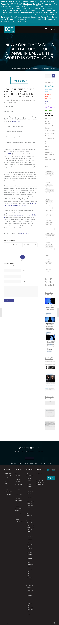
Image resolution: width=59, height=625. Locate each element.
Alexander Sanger (49, 173)
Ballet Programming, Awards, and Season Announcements (50, 126)
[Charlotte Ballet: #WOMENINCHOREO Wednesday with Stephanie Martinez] (1, 312)
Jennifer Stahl (49, 224)
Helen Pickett (48, 220)
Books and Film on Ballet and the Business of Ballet (30, 606)
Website (24, 281)
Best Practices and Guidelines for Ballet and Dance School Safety (30, 572)
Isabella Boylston (49, 222)
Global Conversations (19, 520)
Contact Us (29, 458)
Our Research (18, 474)
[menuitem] (45, 29)
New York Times (24, 233)
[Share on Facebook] (6, 245)
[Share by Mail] (35, 245)
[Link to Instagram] (54, 29)
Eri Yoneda (48, 199)
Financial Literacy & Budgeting (30, 555)
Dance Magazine (49, 197)
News (47, 149)
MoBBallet (9, 154)
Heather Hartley (49, 217)
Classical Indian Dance (49, 187)
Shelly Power (48, 263)
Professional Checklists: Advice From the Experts (30, 531)
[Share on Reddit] (32, 245)
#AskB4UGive (40, 477)
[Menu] (45, 29)
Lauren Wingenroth (50, 228)
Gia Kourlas (48, 205)
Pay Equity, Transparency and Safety (49, 144)
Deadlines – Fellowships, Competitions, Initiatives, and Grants (30, 504)
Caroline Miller (49, 184)
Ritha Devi (48, 259)
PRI (51, 253)
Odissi (47, 239)
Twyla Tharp (48, 271)
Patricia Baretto (49, 244)
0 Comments (15, 99)
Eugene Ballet (49, 358)
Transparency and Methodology (19, 487)
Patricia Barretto (49, 246)
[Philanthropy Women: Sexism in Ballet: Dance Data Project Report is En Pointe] (58, 312)
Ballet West (48, 180)
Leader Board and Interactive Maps (30, 489)
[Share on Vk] (28, 245)
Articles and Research (30, 593)
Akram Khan (48, 169)
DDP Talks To (49, 118)
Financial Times (49, 201)
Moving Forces (49, 86)
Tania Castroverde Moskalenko (49, 268)
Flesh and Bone (49, 203)
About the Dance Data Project (8, 475)
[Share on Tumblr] (24, 245)
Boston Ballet (49, 397)
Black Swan (48, 182)
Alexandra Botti (49, 175)
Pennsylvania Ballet (50, 248)
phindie (47, 253)
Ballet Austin (49, 293)
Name (24, 270)
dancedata (13, 102)
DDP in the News (7, 495)
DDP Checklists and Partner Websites (29, 518)
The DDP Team (6, 482)
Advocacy (39, 473)
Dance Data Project (50, 194)
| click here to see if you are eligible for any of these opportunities (28, 1)
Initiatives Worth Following (48, 96)
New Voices (50, 138)
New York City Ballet (50, 235)
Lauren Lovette (49, 226)
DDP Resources (29, 474)
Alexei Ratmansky (49, 177)
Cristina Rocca (49, 192)
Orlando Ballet (49, 242)
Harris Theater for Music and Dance (49, 215)
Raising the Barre (18, 499)
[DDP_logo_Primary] (9, 29)
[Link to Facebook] (52, 29)
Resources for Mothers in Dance (30, 544)
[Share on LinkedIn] (21, 245)
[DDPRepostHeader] (20, 80)
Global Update (30, 479)
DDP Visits (48, 110)
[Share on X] (9, 245)
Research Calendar (18, 480)
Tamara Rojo (48, 265)
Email (24, 276)
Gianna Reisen (49, 208)
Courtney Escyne (49, 190)
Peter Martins (48, 250)
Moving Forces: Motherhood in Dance (19, 507)
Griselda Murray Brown (49, 211)
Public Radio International (48, 256)
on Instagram (16, 121)
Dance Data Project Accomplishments (8, 489)
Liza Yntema (48, 231)
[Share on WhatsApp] (13, 245)
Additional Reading (29, 586)
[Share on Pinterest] (17, 245)
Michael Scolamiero (50, 233)
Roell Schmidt (48, 261)
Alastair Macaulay (49, 171)
